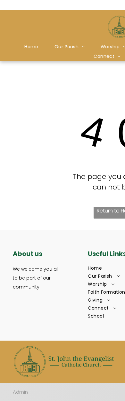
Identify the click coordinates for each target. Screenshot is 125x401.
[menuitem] (31, 47)
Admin (20, 392)
